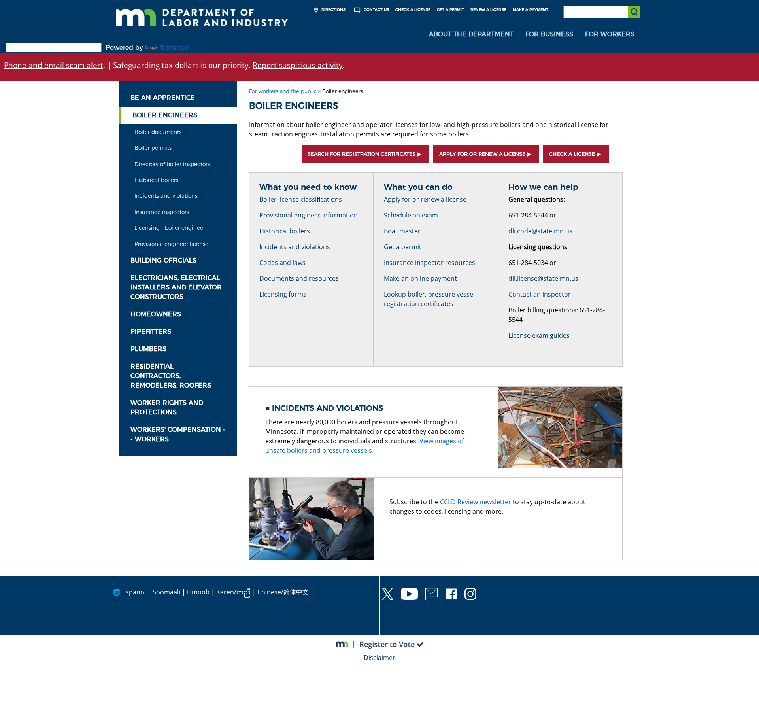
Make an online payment (420, 278)
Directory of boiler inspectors (172, 164)
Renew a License (488, 10)
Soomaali (166, 592)
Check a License (412, 10)
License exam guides (539, 335)
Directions (333, 10)
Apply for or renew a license (482, 154)
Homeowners (155, 314)
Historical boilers (156, 180)
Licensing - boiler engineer (169, 228)
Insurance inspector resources (429, 262)
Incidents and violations (165, 196)
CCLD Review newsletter (475, 501)
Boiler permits (153, 148)
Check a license (572, 154)
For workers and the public (283, 91)
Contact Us (376, 10)
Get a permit (402, 246)
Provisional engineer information (308, 215)
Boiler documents (157, 132)
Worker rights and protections (166, 407)
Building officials (163, 260)
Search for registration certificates (361, 154)
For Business (549, 34)
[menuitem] (471, 34)
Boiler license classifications (300, 199)
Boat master (402, 231)
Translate (174, 47)
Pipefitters (150, 331)
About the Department (471, 34)
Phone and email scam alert (53, 65)
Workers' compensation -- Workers (177, 434)
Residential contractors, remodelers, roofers (170, 376)
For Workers (609, 34)
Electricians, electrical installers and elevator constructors (176, 287)
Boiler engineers (164, 115)
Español (134, 592)
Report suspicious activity (298, 65)
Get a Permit (450, 10)
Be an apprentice (162, 98)
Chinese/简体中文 (283, 592)
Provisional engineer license (171, 244)
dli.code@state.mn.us (540, 231)
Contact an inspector (539, 294)
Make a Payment (530, 10)
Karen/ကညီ (233, 592)
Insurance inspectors (161, 212)
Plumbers (148, 349)
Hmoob (198, 592)
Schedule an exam (411, 215)
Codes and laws (282, 262)
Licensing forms (282, 294)
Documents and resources (299, 278)
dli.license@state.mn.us (543, 278)
